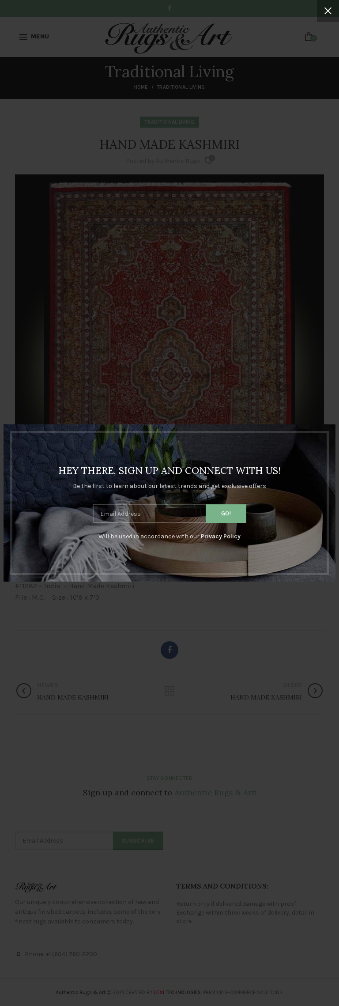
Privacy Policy (221, 536)
